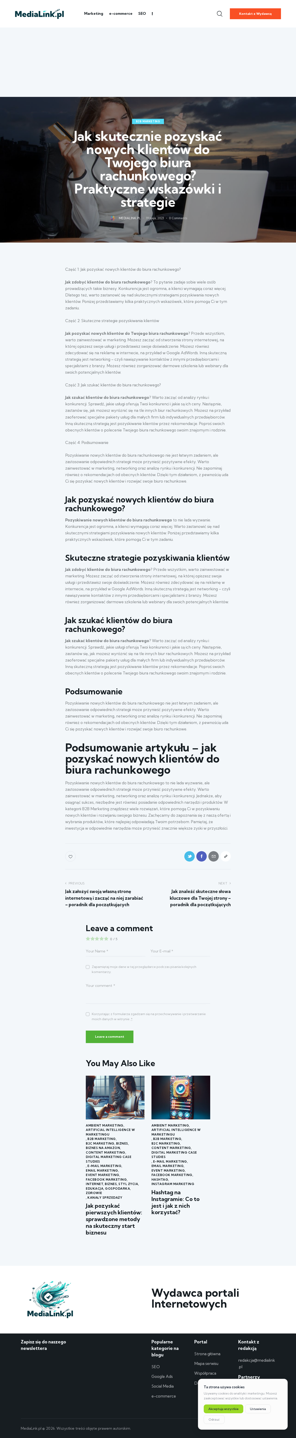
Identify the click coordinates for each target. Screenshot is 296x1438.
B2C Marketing (100, 1143)
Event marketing (102, 1175)
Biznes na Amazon (103, 1148)
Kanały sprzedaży (104, 1197)
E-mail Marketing (104, 1166)
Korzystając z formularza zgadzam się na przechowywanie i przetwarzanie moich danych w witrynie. (149, 1016)
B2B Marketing (148, 121)
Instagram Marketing (172, 1184)
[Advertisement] (148, 62)
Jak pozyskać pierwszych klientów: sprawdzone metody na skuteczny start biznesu (114, 1219)
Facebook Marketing (106, 1179)
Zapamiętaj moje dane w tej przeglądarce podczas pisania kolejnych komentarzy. (144, 969)
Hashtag (159, 1179)
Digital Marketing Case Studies (108, 1159)
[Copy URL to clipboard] (225, 856)
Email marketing (102, 1170)
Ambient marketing (104, 1125)
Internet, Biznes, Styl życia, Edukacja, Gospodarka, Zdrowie (112, 1188)
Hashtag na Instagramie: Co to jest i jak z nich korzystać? (175, 1202)
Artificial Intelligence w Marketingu (110, 1132)
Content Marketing (105, 1152)
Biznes (122, 1143)
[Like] (71, 856)
